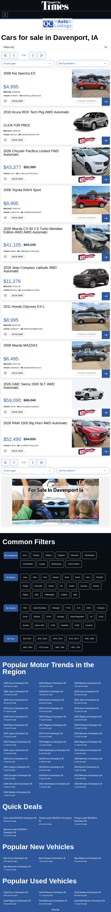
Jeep (25, 577)
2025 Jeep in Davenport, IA (86, 701)
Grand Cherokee (39, 608)
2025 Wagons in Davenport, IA (87, 743)
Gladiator (65, 625)
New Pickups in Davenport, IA (52, 859)
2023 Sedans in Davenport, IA (87, 751)
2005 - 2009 (89, 639)
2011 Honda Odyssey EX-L (24, 306)
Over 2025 (27, 639)
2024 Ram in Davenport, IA (51, 777)
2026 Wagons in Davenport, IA (87, 718)
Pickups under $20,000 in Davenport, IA (85, 821)
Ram (35, 577)
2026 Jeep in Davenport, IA (16, 693)
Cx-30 (101, 617)
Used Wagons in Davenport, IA (17, 902)
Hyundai (84, 586)
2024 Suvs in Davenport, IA (86, 709)
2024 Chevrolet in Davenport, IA (18, 785)
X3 (91, 617)
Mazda (56, 577)
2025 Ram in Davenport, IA (16, 726)
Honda (71, 586)
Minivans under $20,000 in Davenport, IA (15, 832)
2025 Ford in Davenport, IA (51, 735)
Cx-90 (48, 617)
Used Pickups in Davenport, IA (52, 894)
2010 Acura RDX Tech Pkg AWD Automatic (36, 112)
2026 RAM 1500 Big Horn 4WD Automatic (35, 423)
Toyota (51, 586)
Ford (45, 577)
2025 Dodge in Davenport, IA (16, 768)
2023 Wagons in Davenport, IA (52, 726)
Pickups (36, 555)
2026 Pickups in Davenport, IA (52, 684)
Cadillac (64, 595)
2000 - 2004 (27, 647)
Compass (101, 608)
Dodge (25, 586)
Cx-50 (25, 617)
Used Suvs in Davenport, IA (16, 894)
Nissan (96, 586)
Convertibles (28, 564)
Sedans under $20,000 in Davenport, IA (55, 821)
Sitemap (55, 910)
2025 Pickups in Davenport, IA (87, 726)
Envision (89, 625)
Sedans (49, 555)
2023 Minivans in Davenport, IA (88, 777)
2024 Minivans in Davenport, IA (88, 760)
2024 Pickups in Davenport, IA (52, 718)
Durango (60, 617)
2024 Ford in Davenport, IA (15, 718)
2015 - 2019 (58, 639)
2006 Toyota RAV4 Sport (22, 190)
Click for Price (16, 125)
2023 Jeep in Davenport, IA (16, 735)
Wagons (61, 555)
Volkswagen (49, 595)
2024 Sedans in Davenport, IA (17, 793)
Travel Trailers (73, 564)
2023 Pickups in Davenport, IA (17, 743)
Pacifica (37, 617)
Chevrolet (38, 586)
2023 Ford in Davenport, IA (51, 709)
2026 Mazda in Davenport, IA (87, 684)
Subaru (25, 595)
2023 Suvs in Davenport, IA (16, 709)
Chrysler (99, 577)
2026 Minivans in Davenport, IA (88, 735)
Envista (26, 625)
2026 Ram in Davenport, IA (51, 693)
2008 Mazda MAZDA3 (20, 345)
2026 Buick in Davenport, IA (51, 701)
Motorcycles (57, 564)
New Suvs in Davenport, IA (15, 859)
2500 (89, 608)
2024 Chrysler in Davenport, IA (17, 777)
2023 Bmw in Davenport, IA (51, 768)
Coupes (42, 564)
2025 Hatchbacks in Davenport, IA (54, 785)
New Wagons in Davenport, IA (87, 859)
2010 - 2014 (73, 639)
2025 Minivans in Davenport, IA (88, 785)
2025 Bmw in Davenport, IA (51, 760)
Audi (36, 595)
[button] (75, 83)
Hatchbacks (89, 555)
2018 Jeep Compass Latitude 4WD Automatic (30, 269)
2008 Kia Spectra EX (19, 73)
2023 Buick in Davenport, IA (86, 768)
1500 (25, 608)
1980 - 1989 (59, 647)
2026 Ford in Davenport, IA (15, 701)
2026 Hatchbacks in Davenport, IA (54, 751)
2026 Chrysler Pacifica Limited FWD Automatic (31, 152)
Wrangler (56, 608)
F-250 (53, 625)
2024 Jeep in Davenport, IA (16, 751)
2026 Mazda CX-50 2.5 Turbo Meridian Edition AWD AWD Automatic (33, 230)
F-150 (68, 608)
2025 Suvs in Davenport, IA (86, 693)
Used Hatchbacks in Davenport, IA (89, 902)
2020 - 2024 (42, 639)
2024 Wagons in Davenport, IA (52, 743)
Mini (75, 595)
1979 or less (44, 647)
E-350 (77, 625)
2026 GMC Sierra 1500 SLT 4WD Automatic (28, 385)
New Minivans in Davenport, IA (17, 868)
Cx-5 (78, 608)
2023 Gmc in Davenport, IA (16, 760)
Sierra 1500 (39, 625)
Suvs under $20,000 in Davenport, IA (20, 819)
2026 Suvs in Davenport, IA (16, 684)
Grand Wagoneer (77, 617)
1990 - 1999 (75, 647)
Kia (61, 586)
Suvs (25, 555)
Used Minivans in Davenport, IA (53, 902)
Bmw (67, 577)
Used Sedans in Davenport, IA (87, 894)
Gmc (88, 577)
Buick (77, 577)
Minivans (74, 555)
